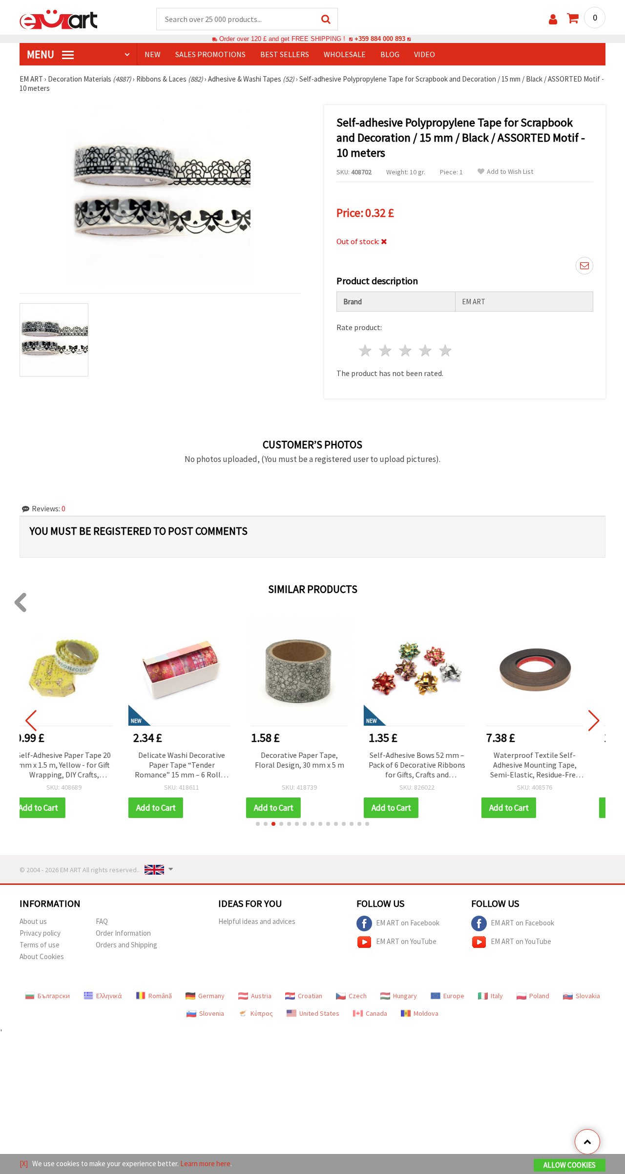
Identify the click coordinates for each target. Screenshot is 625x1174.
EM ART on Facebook (407, 922)
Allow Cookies (569, 1165)
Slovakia (588, 995)
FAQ (102, 921)
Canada (376, 1013)
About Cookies (42, 956)
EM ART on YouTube (406, 941)
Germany (211, 995)
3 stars (406, 350)
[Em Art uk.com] (59, 18)
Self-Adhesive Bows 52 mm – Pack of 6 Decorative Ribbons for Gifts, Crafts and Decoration (312, 765)
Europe (453, 995)
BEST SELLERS (284, 54)
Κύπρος (261, 1013)
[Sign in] (553, 19)
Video (424, 54)
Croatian (310, 995)
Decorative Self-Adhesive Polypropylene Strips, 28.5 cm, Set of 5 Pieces (548, 764)
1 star (366, 350)
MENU (41, 54)
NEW (153, 54)
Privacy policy (40, 933)
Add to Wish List (510, 171)
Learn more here (205, 1163)
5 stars (446, 350)
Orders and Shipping (126, 944)
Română (160, 995)
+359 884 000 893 (379, 38)
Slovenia (211, 1013)
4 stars (426, 350)
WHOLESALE (345, 54)
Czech (358, 995)
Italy (497, 995)
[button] (258, 824)
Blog (389, 54)
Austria (261, 995)
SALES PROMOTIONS (210, 54)
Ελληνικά (109, 995)
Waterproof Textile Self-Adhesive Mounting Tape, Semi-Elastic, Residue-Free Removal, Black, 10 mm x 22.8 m (430, 765)
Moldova (426, 1013)
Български (54, 995)
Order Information (123, 933)
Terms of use (40, 944)
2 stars (386, 350)
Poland (539, 995)
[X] (24, 1163)
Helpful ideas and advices (256, 921)
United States (319, 1013)
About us (33, 921)
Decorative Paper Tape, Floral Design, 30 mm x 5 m (195, 760)
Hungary (405, 995)
